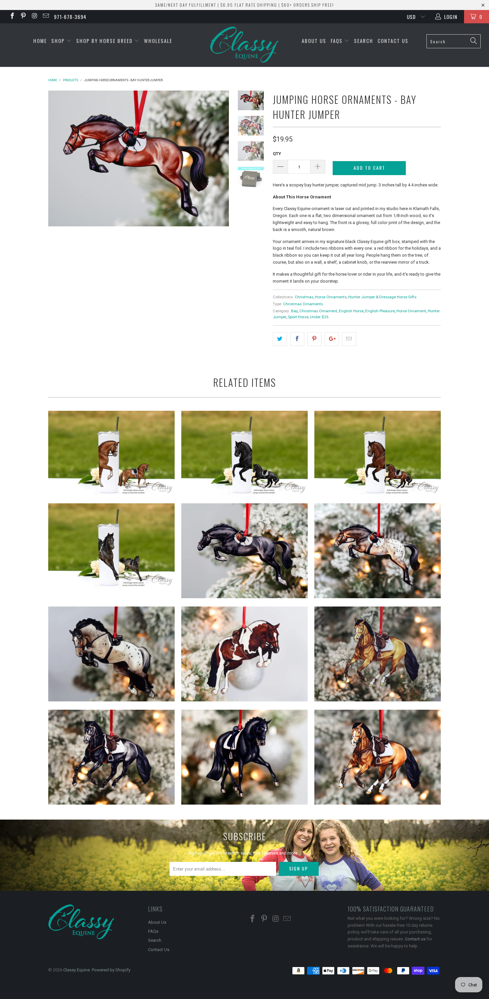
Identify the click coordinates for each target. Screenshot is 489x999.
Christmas (304, 297)
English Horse (351, 311)
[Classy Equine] (244, 45)
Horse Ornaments (331, 297)
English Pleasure (380, 311)
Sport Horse (298, 317)
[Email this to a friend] (349, 339)
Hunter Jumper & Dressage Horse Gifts (382, 297)
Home (40, 40)
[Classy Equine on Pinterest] (23, 17)
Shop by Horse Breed (105, 40)
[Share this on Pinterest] (314, 339)
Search (363, 40)
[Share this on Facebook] (297, 339)
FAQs (337, 40)
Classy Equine (76, 969)
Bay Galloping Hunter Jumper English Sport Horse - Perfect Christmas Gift (377, 757)
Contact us (415, 938)
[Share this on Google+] (332, 339)
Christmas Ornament (318, 311)
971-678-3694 (70, 16)
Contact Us (393, 40)
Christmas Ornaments (303, 304)
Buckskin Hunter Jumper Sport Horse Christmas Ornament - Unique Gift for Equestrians (377, 654)
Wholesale (158, 40)
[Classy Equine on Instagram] (34, 17)
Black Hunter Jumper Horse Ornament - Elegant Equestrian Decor (244, 550)
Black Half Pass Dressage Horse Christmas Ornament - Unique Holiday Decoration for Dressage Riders (244, 757)
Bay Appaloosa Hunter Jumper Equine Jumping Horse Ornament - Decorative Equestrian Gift (111, 654)
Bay (294, 311)
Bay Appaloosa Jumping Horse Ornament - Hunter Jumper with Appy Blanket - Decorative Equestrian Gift (377, 550)
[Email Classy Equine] (45, 17)
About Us (314, 40)
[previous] (58, 181)
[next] (220, 181)
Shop (59, 40)
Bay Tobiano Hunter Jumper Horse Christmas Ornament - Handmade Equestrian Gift (244, 654)
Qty (277, 153)
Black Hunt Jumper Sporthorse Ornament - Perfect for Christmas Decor (111, 757)
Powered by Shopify (111, 969)
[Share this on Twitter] (280, 339)
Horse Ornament (411, 311)
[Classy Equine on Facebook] (11, 17)
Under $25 (319, 317)
